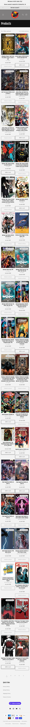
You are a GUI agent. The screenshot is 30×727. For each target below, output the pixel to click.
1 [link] (6, 675)
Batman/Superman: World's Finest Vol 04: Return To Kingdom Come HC (22, 305)
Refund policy (24, 721)
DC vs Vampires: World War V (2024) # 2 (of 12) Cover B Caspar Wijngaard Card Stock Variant (8, 623)
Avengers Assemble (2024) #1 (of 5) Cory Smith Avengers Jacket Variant (22, 129)
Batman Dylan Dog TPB (8, 269)
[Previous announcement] (3, 7)
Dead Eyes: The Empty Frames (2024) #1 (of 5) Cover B (8, 659)
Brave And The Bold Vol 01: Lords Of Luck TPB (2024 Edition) (22, 415)
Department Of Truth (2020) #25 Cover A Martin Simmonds (22, 660)
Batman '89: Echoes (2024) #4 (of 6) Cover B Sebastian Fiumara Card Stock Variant (22, 165)
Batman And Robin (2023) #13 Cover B (8, 236)
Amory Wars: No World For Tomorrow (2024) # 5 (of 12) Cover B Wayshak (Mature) (8, 129)
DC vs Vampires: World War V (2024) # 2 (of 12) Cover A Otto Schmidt (22, 587)
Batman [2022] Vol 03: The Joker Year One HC (22, 270)
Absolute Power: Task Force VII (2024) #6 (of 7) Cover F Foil (8, 58)
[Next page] (23, 675)
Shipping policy (23, 723)
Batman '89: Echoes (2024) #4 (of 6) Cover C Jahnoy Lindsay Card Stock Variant (8, 201)
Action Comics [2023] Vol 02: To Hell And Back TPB (22, 57)
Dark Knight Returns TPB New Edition (8, 551)
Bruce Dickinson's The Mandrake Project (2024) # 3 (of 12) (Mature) (8, 444)
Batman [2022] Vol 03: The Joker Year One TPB (8, 304)
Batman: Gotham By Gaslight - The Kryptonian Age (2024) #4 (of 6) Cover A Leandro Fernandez (22, 342)
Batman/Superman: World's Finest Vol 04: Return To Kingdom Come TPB (8, 341)
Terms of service (15, 723)
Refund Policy (6, 690)
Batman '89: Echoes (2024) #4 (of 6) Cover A (8, 164)
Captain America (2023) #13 (22, 449)
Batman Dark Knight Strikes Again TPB (22, 235)
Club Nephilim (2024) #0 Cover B (22, 483)
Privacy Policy (6, 686)
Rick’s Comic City (9, 721)
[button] (3, 14)
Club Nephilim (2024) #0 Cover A (8, 482)
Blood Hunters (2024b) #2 (8, 414)
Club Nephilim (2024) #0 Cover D (8, 517)
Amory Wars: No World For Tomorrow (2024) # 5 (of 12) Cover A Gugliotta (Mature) (22, 93)
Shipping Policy (6, 693)
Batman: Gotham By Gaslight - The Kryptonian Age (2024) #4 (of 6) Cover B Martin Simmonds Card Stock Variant (8, 379)
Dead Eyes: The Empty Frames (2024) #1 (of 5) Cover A (22, 621)
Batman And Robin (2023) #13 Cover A (22, 200)
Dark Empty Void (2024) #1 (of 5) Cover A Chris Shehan (22, 517)
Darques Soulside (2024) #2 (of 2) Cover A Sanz (22, 551)
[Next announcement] (27, 7)
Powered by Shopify (16, 721)
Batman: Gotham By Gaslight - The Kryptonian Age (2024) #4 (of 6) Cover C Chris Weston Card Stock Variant (22, 379)
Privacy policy (8, 723)
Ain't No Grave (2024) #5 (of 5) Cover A (8, 92)
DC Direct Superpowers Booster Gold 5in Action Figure (8, 579)
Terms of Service (7, 697)
